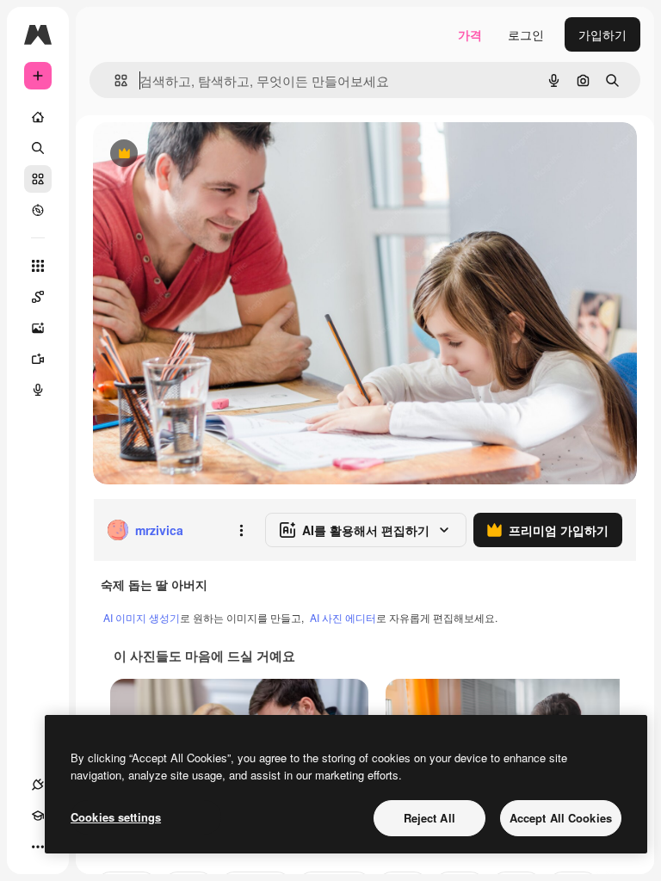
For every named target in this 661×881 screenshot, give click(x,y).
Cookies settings (116, 817)
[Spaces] (38, 297)
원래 (192, 154)
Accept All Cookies (561, 818)
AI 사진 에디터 (343, 617)
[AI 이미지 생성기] (38, 328)
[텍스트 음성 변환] (38, 390)
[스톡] (38, 179)
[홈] (38, 117)
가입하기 (602, 34)
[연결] (38, 784)
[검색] (38, 148)
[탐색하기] (38, 210)
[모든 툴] (38, 266)
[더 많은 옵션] (241, 530)
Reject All (429, 818)
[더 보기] (38, 846)
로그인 (526, 34)
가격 (470, 34)
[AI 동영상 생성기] (38, 359)
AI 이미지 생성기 (141, 617)
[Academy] (38, 815)
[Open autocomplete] (114, 80)
